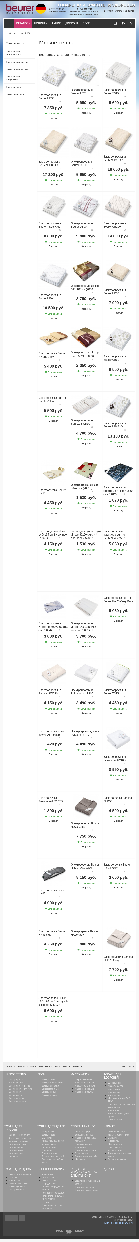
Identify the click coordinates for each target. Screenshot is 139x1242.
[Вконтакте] (22, 1218)
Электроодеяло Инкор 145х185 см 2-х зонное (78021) (52, 534)
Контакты (129, 11)
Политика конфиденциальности (118, 1223)
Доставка (108, 11)
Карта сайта (128, 1066)
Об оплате (19, 1066)
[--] (123, 23)
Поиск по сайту (60, 1066)
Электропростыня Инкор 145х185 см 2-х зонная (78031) (84, 627)
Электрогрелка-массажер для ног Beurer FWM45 (114, 534)
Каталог (26, 33)
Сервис (8, 1066)
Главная (12, 33)
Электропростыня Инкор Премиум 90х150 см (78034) (53, 627)
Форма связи (75, 1066)
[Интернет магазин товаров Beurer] (25, 5)
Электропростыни (15, 94)
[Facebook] (8, 1218)
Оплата (118, 11)
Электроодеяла (13, 87)
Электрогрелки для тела (18, 69)
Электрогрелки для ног (17, 62)
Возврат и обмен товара (38, 1066)
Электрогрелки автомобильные (14, 53)
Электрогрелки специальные (13, 78)
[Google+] (15, 1218)
